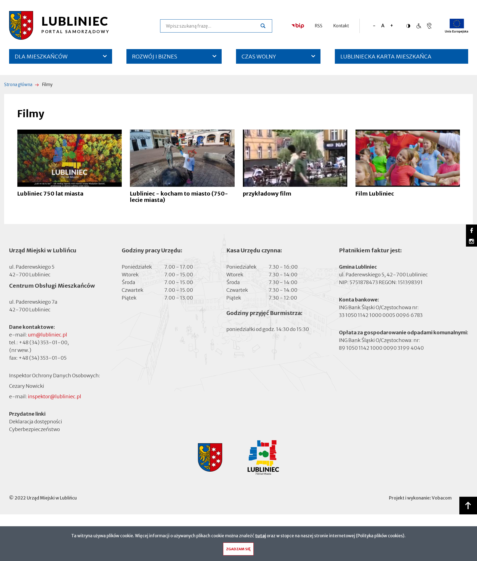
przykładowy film (267, 193)
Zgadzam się (238, 549)
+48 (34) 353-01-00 (43, 342)
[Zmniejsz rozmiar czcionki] (374, 25)
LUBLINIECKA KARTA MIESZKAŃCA (385, 58)
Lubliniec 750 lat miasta (50, 193)
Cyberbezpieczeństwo (34, 429)
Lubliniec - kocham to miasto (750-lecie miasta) (179, 196)
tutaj (260, 535)
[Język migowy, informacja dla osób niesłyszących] (419, 26)
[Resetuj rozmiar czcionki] (383, 25)
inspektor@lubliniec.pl (54, 396)
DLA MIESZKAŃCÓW (41, 56)
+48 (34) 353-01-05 (42, 358)
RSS (318, 25)
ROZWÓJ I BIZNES (154, 56)
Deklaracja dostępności (35, 421)
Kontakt (341, 25)
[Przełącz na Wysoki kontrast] (409, 26)
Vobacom (442, 498)
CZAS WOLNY (259, 56)
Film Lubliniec (374, 193)
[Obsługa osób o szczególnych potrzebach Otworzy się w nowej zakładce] (429, 26)
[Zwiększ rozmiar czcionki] (391, 25)
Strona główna (18, 84)
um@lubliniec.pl (47, 335)
